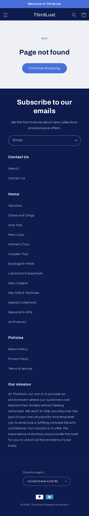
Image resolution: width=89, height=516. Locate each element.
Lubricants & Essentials (25, 273)
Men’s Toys (16, 234)
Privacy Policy (18, 359)
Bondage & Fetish (21, 263)
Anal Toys (15, 225)
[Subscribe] (76, 140)
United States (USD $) (42, 481)
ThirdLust (37, 505)
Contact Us (16, 178)
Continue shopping (44, 68)
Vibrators (15, 205)
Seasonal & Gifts (20, 312)
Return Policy (18, 349)
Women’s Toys (18, 244)
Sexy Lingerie (18, 283)
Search (13, 168)
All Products (17, 322)
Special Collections (22, 302)
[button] (5, 15)
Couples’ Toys (18, 254)
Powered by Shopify (56, 505)
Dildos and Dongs (21, 215)
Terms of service (20, 368)
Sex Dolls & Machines (23, 292)
